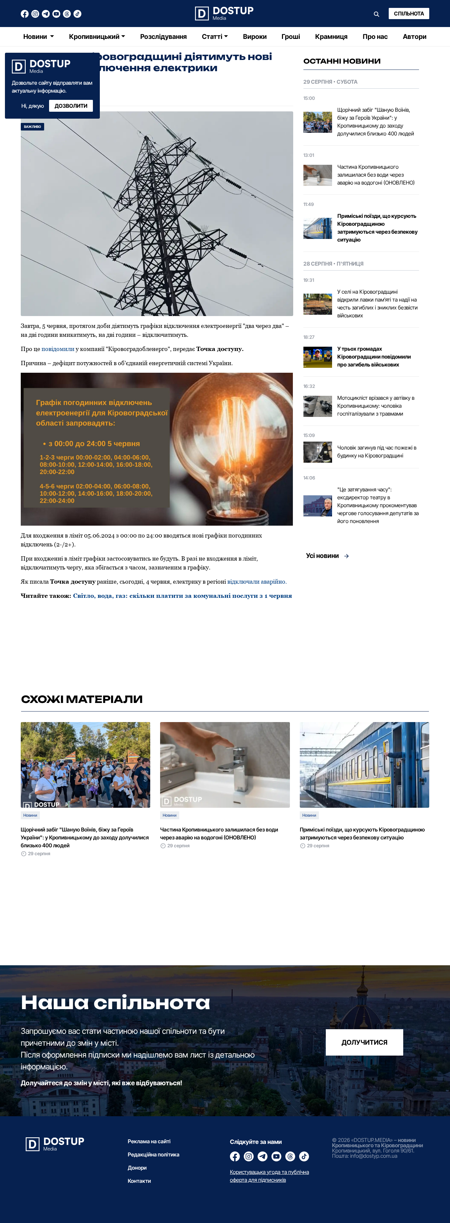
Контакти (139, 1181)
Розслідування (163, 37)
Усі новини (322, 556)
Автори (415, 37)
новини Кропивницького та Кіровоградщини (377, 1143)
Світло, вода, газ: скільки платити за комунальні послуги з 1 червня (182, 595)
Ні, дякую (32, 105)
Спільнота (409, 13)
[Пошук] (376, 13)
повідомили (58, 348)
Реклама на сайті (149, 1141)
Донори (137, 1167)
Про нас (375, 37)
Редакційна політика (154, 1154)
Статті (212, 37)
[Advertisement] (361, 624)
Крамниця (331, 37)
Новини (35, 37)
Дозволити (71, 105)
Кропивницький (94, 37)
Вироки (255, 37)
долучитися (364, 1042)
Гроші (291, 37)
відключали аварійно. (257, 581)
